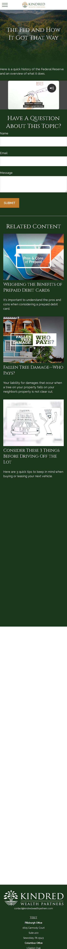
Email (3, 153)
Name (4, 133)
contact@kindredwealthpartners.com (33, 908)
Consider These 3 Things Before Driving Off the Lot (31, 456)
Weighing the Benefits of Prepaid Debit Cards (32, 287)
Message (6, 172)
